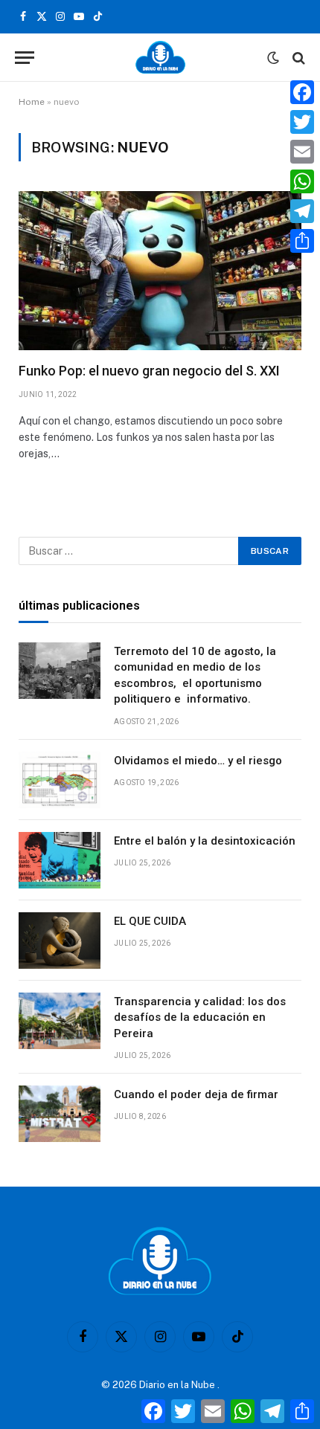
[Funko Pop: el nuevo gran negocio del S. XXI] (160, 270)
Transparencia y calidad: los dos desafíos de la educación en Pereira (200, 1017)
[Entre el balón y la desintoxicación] (59, 860)
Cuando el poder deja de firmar (196, 1094)
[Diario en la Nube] (160, 57)
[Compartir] (302, 241)
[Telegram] (302, 211)
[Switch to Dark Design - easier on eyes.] (273, 58)
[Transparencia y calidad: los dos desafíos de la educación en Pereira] (59, 1021)
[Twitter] (302, 122)
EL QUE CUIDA (150, 921)
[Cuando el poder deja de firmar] (59, 1114)
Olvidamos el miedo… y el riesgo (198, 760)
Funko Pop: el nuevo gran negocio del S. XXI (149, 370)
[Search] (297, 57)
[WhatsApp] (302, 181)
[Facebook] (302, 92)
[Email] (302, 152)
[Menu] (24, 57)
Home (32, 102)
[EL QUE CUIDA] (59, 940)
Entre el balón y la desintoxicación (204, 841)
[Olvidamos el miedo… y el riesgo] (59, 780)
